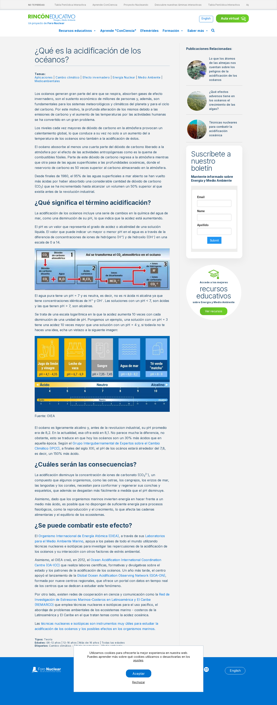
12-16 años (70, 642)
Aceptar (138, 673)
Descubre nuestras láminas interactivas (174, 4)
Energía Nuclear (124, 77)
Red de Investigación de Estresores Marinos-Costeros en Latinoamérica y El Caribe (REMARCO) (102, 599)
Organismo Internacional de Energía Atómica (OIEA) (79, 536)
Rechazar (138, 682)
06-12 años (53, 642)
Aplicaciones (44, 77)
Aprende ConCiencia (101, 4)
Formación (171, 31)
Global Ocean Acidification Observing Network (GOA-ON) (121, 575)
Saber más (195, 31)
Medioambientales (47, 81)
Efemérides (149, 31)
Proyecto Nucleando (132, 4)
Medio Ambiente (149, 77)
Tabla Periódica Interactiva (67, 4)
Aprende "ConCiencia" (118, 31)
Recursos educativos (75, 31)
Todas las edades (113, 642)
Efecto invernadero (96, 77)
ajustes (138, 660)
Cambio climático (68, 77)
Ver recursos (213, 311)
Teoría (48, 639)
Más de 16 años (89, 642)
